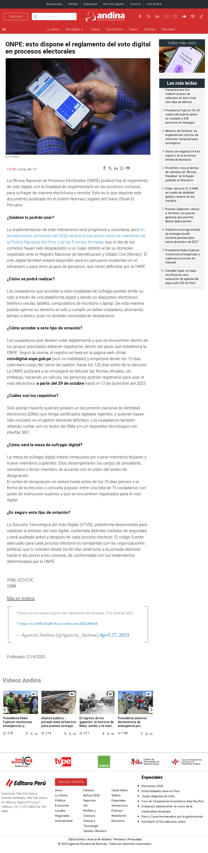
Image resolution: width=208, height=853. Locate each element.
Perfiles (73, 4)
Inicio (58, 790)
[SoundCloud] (184, 16)
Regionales (62, 816)
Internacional (64, 821)
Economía (61, 805)
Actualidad (75, 29)
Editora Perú (77, 839)
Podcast (149, 29)
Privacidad (134, 839)
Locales (60, 810)
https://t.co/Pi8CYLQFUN (38, 624)
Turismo (135, 4)
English (16, 16)
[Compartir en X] (32, 733)
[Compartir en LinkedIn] (36, 733)
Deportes (89, 800)
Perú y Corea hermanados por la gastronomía (172, 816)
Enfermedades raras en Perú (161, 791)
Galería (95, 29)
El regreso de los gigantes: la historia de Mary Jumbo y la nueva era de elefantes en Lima (96, 726)
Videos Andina (21, 680)
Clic (85, 805)
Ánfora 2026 (91, 795)
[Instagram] (175, 16)
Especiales (91, 4)
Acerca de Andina (98, 839)
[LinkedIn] (157, 16)
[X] (149, 16)
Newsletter (168, 29)
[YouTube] (166, 16)
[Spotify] (193, 16)
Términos (119, 839)
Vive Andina (154, 4)
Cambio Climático (95, 831)
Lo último (53, 29)
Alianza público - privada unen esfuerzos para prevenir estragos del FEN (58, 724)
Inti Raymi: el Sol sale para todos (163, 821)
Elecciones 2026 (152, 786)
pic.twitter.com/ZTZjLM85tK (77, 624)
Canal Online (114, 29)
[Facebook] (140, 16)
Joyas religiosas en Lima (158, 796)
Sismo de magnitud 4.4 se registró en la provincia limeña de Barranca (182, 155)
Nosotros (118, 821)
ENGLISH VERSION (71, 782)
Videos (133, 29)
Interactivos (120, 805)
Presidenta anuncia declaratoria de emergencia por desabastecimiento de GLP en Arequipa (134, 726)
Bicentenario (54, 4)
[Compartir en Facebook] (27, 733)
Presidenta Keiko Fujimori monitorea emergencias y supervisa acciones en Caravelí (19, 726)
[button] (4, 710)
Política (60, 800)
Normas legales (113, 4)
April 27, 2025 (114, 635)
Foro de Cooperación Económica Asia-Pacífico (173, 801)
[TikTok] (201, 16)
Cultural (88, 790)
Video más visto (182, 43)
